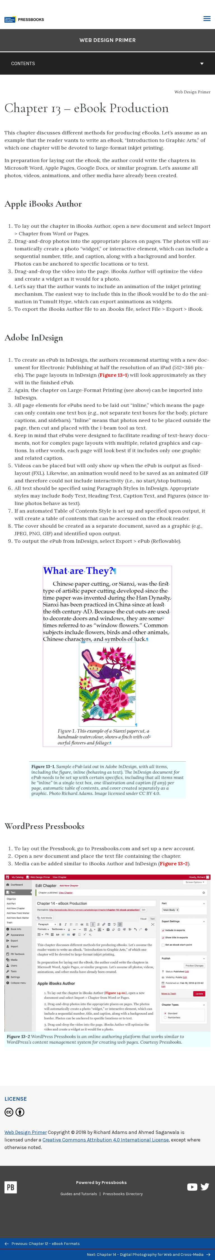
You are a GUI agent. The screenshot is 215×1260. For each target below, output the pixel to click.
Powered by (101, 1182)
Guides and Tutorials (78, 1194)
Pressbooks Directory (123, 1194)
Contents (23, 63)
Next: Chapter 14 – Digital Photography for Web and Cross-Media (145, 1254)
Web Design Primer (108, 40)
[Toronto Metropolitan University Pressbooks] (25, 19)
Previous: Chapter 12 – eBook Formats (45, 1243)
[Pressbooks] (10, 1188)
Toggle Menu (207, 19)
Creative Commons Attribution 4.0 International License (106, 1140)
